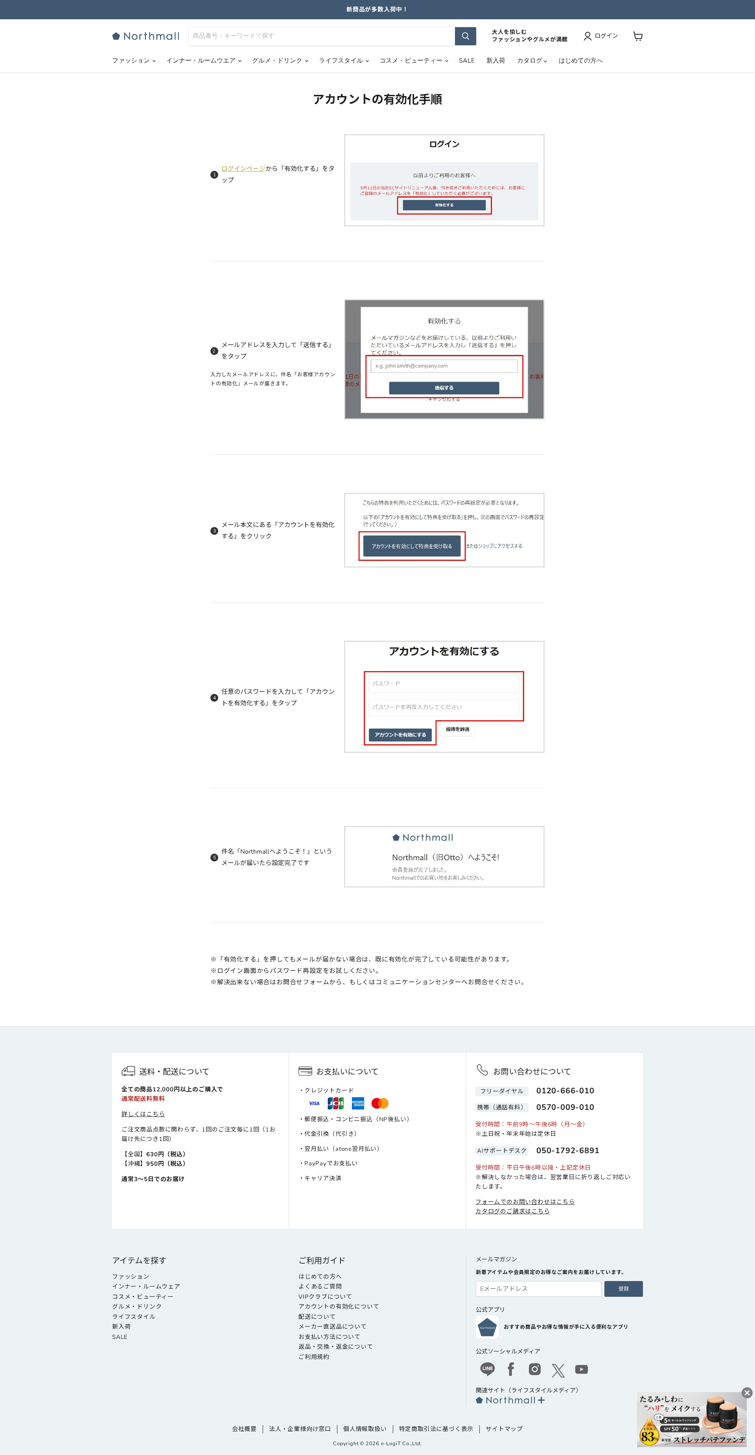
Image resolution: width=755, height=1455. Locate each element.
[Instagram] (535, 1370)
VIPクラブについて (325, 1297)
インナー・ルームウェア (146, 1286)
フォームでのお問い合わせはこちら (525, 1202)
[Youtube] (582, 1370)
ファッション (131, 60)
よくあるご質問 (320, 1286)
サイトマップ (504, 1429)
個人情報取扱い (365, 1429)
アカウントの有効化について (338, 1307)
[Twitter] (558, 1371)
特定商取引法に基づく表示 (436, 1429)
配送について (317, 1317)
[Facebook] (511, 1370)
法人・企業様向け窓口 (300, 1429)
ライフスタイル (342, 60)
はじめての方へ (581, 60)
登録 (624, 1288)
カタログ (530, 60)
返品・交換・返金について (335, 1347)
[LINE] (487, 1370)
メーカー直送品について (332, 1327)
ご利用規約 (314, 1357)
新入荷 (495, 60)
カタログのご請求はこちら (512, 1211)
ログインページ (243, 169)
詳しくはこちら (143, 1114)
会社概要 (244, 1429)
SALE (467, 60)
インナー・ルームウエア (201, 60)
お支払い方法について (329, 1337)
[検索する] (465, 36)
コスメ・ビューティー (411, 60)
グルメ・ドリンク (278, 60)
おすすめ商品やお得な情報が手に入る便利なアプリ (566, 1327)
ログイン (606, 36)
